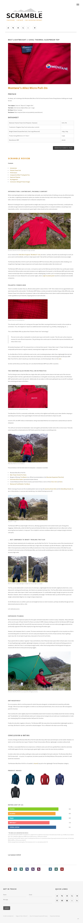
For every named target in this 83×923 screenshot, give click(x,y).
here (52, 482)
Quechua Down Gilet (50, 489)
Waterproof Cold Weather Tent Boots (20, 484)
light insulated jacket (48, 276)
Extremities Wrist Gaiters (16, 479)
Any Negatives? (14, 179)
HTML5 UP (25, 916)
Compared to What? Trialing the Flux (20, 175)
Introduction (13, 168)
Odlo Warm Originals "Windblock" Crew (29, 254)
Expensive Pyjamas (15, 177)
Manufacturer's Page (64, 148)
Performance (13, 173)
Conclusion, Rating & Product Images (20, 182)
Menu (77, 5)
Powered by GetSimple (55, 916)
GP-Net (20, 916)
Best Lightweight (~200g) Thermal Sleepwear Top (33, 40)
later (60, 359)
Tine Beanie (23, 477)
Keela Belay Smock (66, 489)
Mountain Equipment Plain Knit (55, 477)
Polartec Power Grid (15, 170)
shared (36, 763)
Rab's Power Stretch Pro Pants (18, 475)
